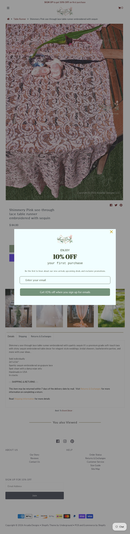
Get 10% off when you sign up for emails (65, 292)
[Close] (111, 231)
